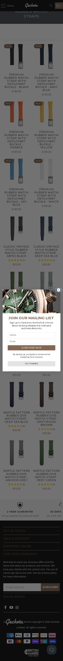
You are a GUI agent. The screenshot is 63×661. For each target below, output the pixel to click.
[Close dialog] (59, 290)
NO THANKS (31, 364)
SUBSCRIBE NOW (31, 347)
